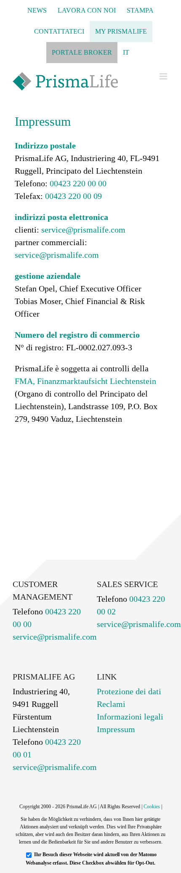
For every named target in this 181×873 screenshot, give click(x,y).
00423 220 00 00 (77, 183)
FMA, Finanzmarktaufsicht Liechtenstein (85, 381)
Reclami (111, 704)
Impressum (116, 729)
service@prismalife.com (83, 229)
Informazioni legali (130, 716)
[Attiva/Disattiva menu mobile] (164, 76)
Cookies (152, 807)
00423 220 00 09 (72, 196)
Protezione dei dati (129, 691)
